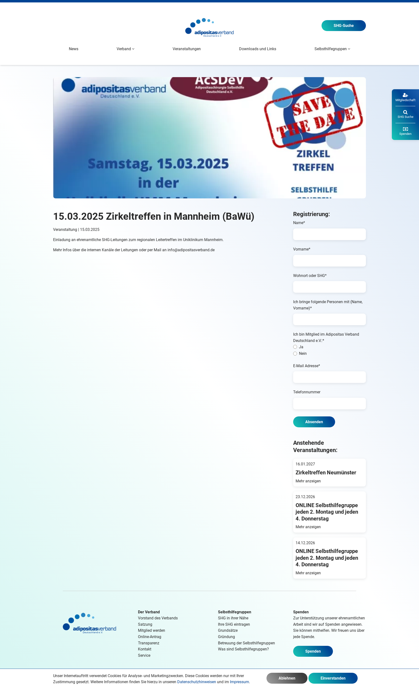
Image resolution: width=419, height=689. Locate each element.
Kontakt (144, 649)
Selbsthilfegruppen (234, 612)
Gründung (226, 636)
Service (144, 655)
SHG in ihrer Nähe (233, 618)
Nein (303, 353)
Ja (301, 347)
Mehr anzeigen (308, 481)
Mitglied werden (151, 630)
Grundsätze (228, 630)
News (73, 49)
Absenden (314, 422)
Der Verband (149, 612)
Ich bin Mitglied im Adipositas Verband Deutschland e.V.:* (326, 337)
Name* (299, 222)
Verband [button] (124, 49)
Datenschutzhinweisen (196, 682)
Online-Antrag (149, 636)
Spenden (313, 651)
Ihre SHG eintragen (234, 624)
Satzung (145, 624)
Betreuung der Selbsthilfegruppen (246, 643)
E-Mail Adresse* (306, 366)
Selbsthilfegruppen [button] (331, 49)
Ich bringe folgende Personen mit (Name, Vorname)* (328, 305)
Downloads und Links (257, 49)
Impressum (239, 682)
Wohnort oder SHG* (310, 275)
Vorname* (301, 249)
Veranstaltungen (187, 49)
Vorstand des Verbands (158, 618)
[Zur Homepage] (209, 26)
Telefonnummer (306, 392)
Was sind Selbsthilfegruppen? (243, 649)
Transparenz (148, 643)
